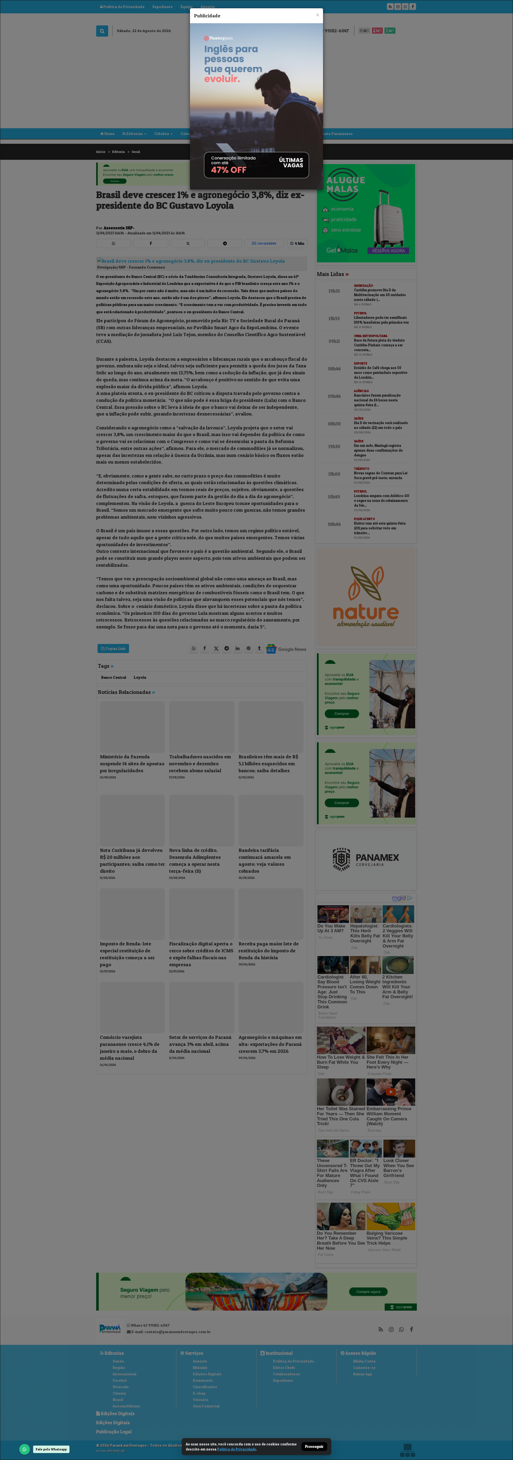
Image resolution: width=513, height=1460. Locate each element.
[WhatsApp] (24, 1449)
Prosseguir (314, 1447)
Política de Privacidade (236, 1449)
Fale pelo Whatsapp (51, 1449)
